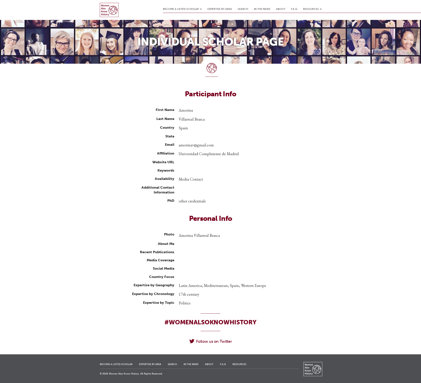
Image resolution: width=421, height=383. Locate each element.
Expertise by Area (219, 9)
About (280, 9)
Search (243, 9)
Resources (311, 9)
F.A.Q (294, 9)
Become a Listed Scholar (181, 9)
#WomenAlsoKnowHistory (210, 322)
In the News (262, 9)
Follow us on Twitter (214, 341)
